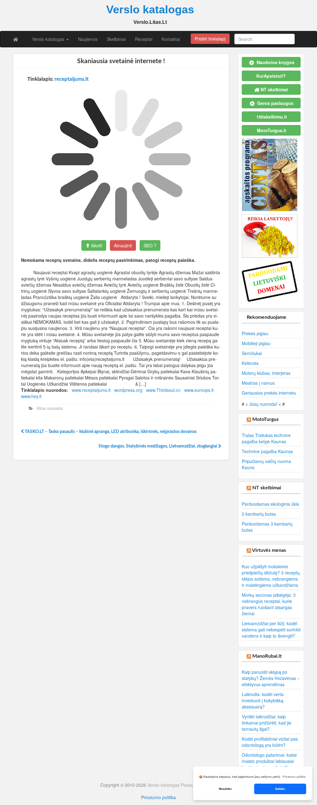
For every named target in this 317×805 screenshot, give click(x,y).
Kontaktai (171, 39)
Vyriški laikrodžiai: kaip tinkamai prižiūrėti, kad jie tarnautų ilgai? (266, 722)
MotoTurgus (265, 419)
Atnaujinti (123, 245)
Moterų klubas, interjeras (266, 373)
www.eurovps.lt (199, 390)
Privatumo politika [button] (294, 777)
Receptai (143, 39)
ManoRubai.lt (267, 656)
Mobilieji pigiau (256, 343)
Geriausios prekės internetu (269, 393)
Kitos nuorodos (50, 408)
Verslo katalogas (49, 39)
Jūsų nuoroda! (263, 404)
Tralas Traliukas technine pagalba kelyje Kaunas (266, 438)
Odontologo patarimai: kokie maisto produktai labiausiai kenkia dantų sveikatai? (269, 761)
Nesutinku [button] (225, 789)
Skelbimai (116, 39)
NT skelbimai (266, 487)
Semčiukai (252, 353)
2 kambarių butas (259, 514)
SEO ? (150, 245)
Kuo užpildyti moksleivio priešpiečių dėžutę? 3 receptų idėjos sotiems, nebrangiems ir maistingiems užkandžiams (271, 575)
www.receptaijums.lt (91, 390)
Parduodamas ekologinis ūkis (270, 504)
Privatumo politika (158, 797)
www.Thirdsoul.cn (163, 390)
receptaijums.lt (71, 79)
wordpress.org (128, 390)
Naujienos (88, 39)
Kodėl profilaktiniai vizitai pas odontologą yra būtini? (270, 742)
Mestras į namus (258, 383)
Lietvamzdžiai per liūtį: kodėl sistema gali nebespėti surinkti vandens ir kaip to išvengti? (271, 629)
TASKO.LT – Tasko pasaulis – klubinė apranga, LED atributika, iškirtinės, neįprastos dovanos (110, 432)
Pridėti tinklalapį (210, 39)
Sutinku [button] (280, 789)
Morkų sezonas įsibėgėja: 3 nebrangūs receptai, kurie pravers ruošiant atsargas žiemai (269, 604)
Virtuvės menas (269, 550)
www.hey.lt (31, 396)
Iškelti (96, 245)
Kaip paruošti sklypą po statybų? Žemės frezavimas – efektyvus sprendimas (271, 678)
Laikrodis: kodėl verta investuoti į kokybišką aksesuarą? (263, 700)
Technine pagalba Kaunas (267, 451)
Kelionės (250, 363)
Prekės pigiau (255, 333)
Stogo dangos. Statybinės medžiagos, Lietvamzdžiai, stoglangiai (158, 446)
